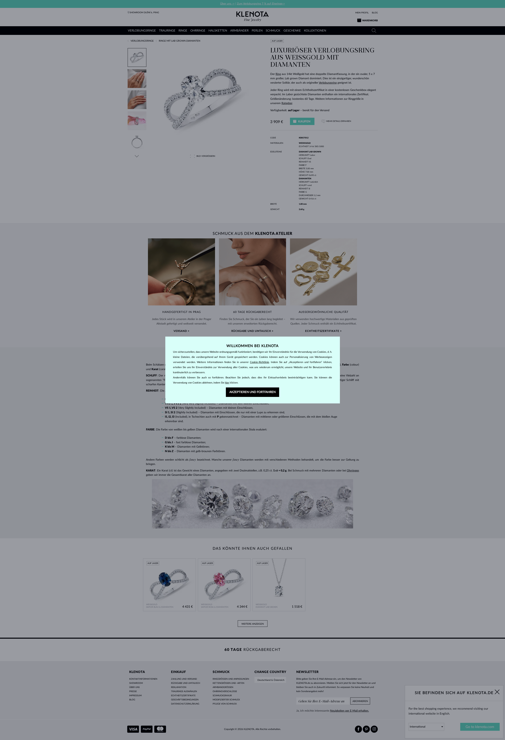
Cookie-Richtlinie (259, 362)
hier (227, 383)
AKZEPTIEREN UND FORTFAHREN (252, 392)
